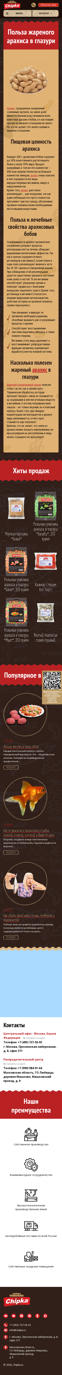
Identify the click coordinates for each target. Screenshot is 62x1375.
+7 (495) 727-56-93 (20, 1325)
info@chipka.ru (17, 1330)
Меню (19, 13)
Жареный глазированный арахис (24, 385)
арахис (34, 175)
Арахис (10, 108)
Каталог (44, 13)
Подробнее (11, 767)
